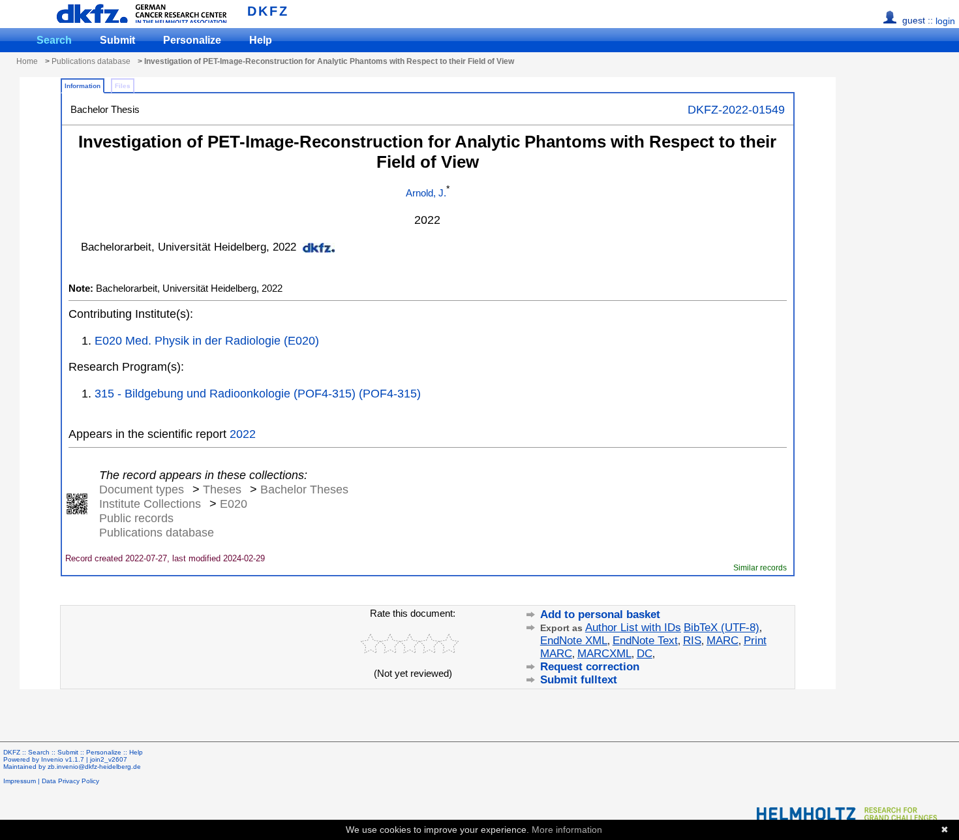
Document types (141, 489)
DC (644, 653)
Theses (222, 489)
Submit (117, 40)
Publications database (91, 61)
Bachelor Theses (304, 489)
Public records (136, 518)
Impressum (19, 781)
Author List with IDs (633, 627)
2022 (243, 434)
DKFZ (268, 11)
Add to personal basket (600, 614)
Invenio (52, 759)
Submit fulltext (578, 680)
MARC (722, 640)
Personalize (192, 40)
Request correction (589, 667)
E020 (233, 503)
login (945, 21)
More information (567, 829)
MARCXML (604, 653)
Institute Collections (150, 503)
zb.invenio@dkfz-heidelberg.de (94, 766)
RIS (692, 640)
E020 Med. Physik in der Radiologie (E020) (207, 340)
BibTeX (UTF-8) (721, 627)
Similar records (760, 567)
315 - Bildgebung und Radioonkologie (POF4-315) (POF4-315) (258, 393)
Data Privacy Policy (70, 781)
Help (260, 40)
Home (27, 61)
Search (54, 40)
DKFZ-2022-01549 (736, 109)
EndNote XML (573, 640)
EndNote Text (645, 640)
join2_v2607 (108, 759)
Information (82, 85)
